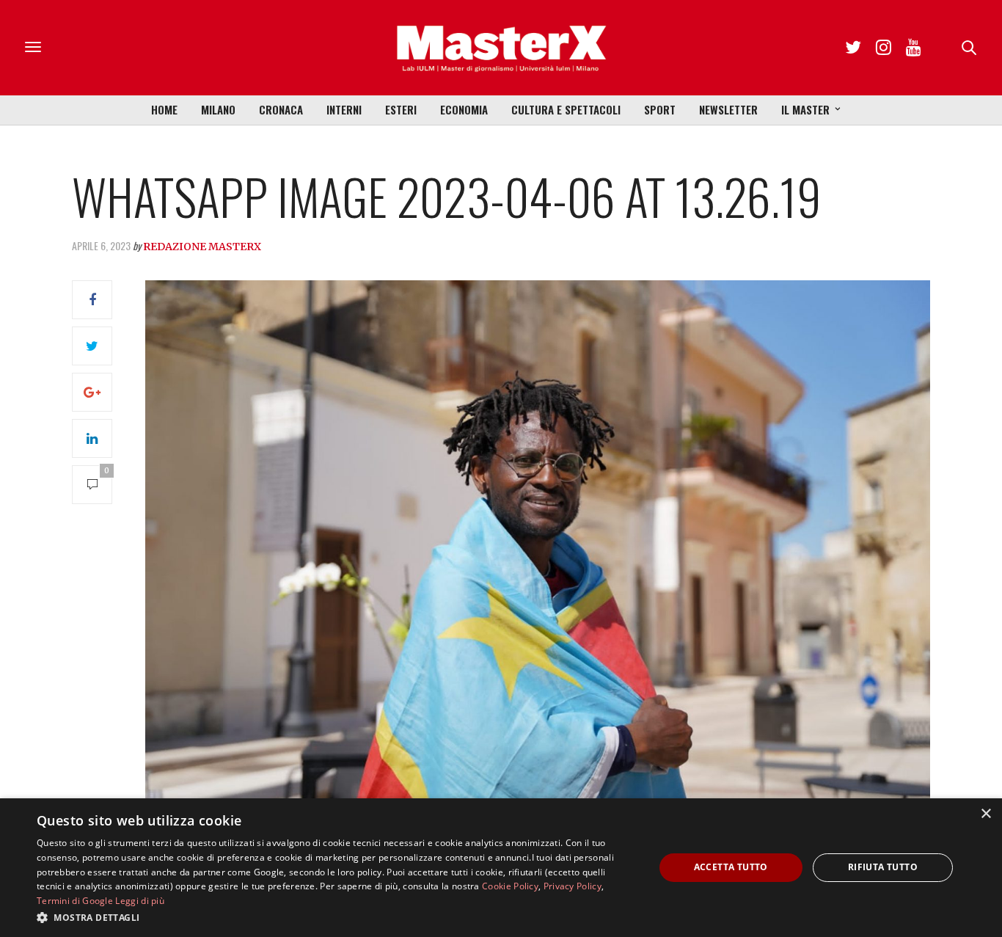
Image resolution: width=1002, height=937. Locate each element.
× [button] (985, 814)
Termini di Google (75, 900)
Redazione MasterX (202, 246)
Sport (660, 109)
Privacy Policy (572, 886)
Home (164, 109)
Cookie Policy (510, 886)
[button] (336, 917)
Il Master (805, 109)
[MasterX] (501, 47)
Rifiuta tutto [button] (883, 867)
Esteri (401, 109)
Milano (218, 109)
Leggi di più (139, 900)
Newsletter (728, 109)
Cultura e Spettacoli (566, 109)
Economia (464, 109)
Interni (344, 109)
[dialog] (501, 867)
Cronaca (281, 109)
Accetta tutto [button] (731, 867)
